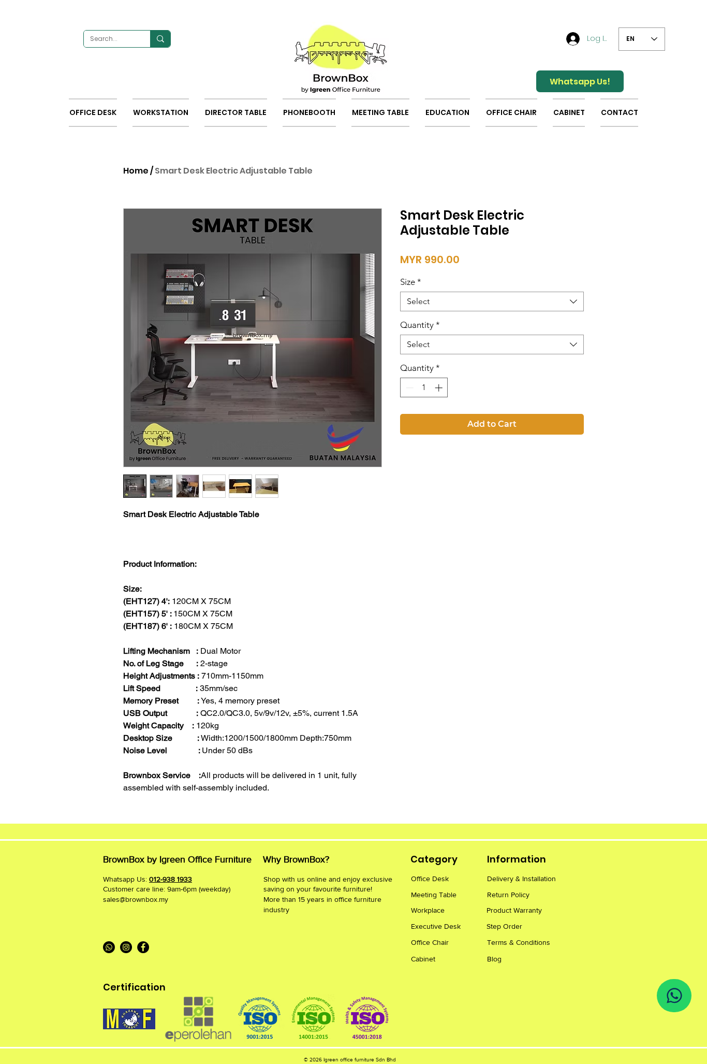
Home (136, 171)
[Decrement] (409, 387)
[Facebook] (143, 947)
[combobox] (492, 301)
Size (410, 282)
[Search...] (160, 39)
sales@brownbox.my (135, 899)
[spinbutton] (424, 387)
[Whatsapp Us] (674, 995)
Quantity (420, 325)
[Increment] (440, 387)
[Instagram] (126, 947)
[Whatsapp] (109, 947)
